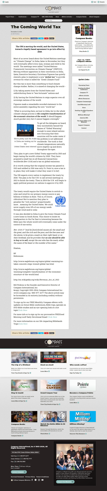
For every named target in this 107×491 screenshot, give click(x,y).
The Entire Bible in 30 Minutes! (84, 121)
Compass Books (81, 17)
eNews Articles (67, 17)
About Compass (94, 17)
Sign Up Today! (75, 373)
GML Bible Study (47, 17)
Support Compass (84, 125)
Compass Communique (84, 101)
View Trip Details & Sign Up (20, 373)
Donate (102, 2)
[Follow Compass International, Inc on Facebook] (32, 480)
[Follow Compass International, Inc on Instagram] (39, 480)
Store (57, 17)
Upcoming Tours (84, 85)
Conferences (22, 17)
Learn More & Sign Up (18, 401)
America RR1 (84, 118)
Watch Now (44, 433)
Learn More (44, 371)
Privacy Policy (30, 477)
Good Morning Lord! (84, 104)
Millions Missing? (84, 115)
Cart (95, 2)
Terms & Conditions (42, 477)
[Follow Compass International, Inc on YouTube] (42, 480)
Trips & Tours (10, 17)
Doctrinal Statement (17, 477)
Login (7, 2)
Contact (83, 128)
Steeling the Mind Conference (84, 89)
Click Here (22, 310)
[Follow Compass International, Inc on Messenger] (36, 480)
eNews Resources (84, 98)
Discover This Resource (77, 434)
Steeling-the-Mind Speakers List (84, 111)
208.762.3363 (21, 461)
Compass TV (35, 17)
